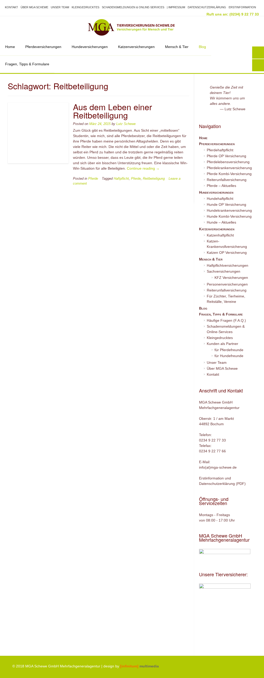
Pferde (93, 178)
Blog (202, 47)
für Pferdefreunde (228, 350)
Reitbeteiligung (154, 178)
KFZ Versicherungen (231, 277)
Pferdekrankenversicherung (229, 168)
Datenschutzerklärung (207, 7)
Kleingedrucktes (85, 7)
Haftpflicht (121, 178)
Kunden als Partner (222, 344)
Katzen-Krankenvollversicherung (227, 244)
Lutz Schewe (126, 124)
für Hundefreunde (228, 356)
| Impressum (176, 7)
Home (10, 47)
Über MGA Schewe (34, 7)
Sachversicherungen (223, 271)
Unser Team (60, 7)
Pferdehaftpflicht (220, 150)
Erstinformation (242, 7)
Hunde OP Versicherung (226, 204)
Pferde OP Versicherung (226, 156)
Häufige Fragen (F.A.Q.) (226, 320)
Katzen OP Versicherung (227, 252)
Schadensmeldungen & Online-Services (133, 7)
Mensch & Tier (176, 47)
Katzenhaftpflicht (220, 235)
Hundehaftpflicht (220, 198)
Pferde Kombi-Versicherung (229, 174)
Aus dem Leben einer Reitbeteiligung (112, 111)
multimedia (139, 666)
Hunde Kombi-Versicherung (229, 216)
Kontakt (11, 7)
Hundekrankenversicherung (229, 210)
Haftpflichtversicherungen (227, 265)
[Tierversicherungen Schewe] (132, 27)
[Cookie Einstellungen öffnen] (11, 671)
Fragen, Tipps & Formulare (27, 64)
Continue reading (143, 168)
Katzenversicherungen (136, 47)
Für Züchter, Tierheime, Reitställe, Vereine (226, 299)
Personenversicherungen (227, 284)
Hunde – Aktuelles (221, 222)
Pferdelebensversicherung (228, 162)
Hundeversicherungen (90, 47)
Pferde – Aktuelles (221, 186)
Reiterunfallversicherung (226, 180)
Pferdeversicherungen (43, 47)
